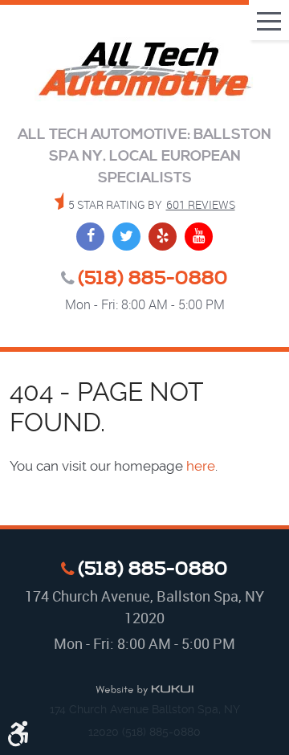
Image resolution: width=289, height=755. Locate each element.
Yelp (163, 236)
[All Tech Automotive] (144, 71)
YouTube (199, 236)
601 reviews (200, 204)
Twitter (126, 236)
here (200, 466)
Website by (144, 691)
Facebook (90, 236)
